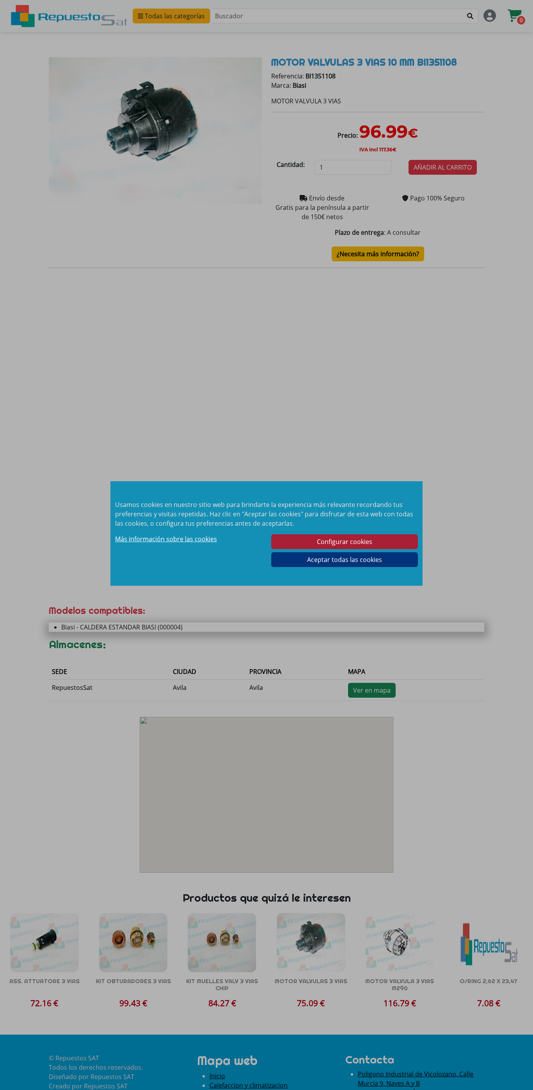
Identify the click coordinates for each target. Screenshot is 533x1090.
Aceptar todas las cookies (344, 559)
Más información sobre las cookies (166, 539)
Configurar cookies (344, 541)
